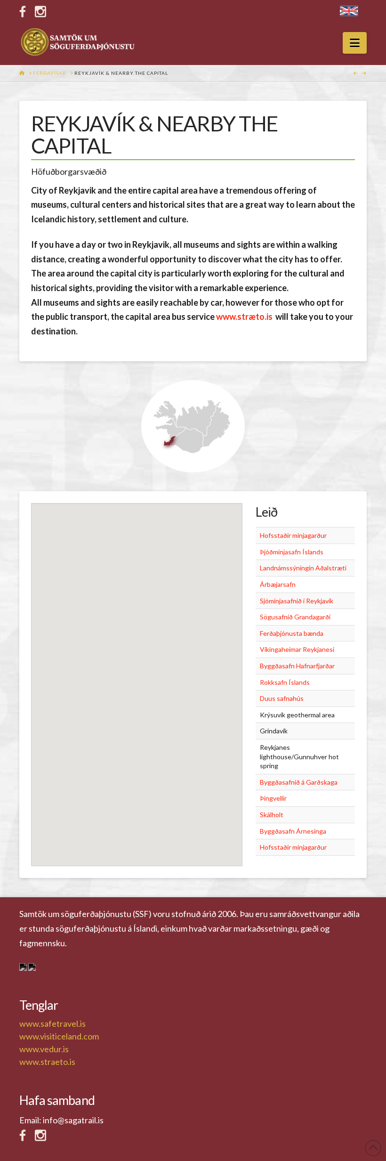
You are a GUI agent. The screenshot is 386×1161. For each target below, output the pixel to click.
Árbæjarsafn (278, 584)
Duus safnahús (282, 698)
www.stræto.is (244, 316)
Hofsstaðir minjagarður (293, 535)
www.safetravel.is (52, 1023)
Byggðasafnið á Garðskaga (299, 782)
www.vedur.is (44, 1049)
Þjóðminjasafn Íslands (291, 552)
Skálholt (271, 815)
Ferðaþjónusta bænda (291, 633)
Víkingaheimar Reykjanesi (297, 649)
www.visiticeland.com (59, 1036)
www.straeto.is (47, 1061)
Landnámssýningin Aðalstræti (303, 568)
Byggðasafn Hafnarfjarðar (297, 666)
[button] (355, 43)
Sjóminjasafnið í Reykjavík (296, 601)
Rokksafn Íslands (285, 682)
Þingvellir (273, 798)
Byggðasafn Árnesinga (293, 831)
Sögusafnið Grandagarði (295, 617)
